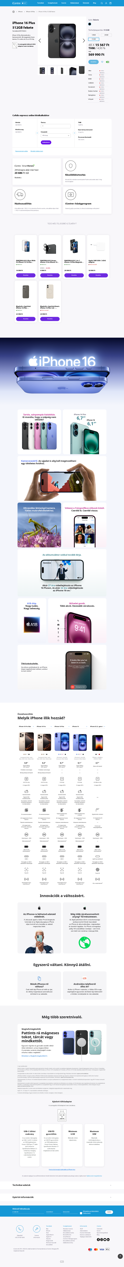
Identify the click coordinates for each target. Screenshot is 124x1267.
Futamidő (44, 132)
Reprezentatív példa (21, 151)
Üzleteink (86, 3)
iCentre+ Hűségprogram (70, 1239)
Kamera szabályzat (85, 1235)
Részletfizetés (67, 1235)
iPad (47, 1233)
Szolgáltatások (52, 3)
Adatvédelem (84, 1231)
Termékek (40, 3)
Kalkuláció (46, 142)
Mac (47, 1229)
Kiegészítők (49, 1241)
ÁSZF (81, 1229)
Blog (94, 3)
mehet (109, 1212)
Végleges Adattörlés (86, 1237)
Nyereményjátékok (102, 1233)
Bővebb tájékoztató (37, 151)
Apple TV (48, 1237)
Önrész (43, 122)
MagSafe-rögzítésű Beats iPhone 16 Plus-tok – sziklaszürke (49, 308)
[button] (40, 41)
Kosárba (25, 275)
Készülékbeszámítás (69, 1241)
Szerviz (63, 3)
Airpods (48, 1239)
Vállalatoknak (74, 3)
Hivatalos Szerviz (68, 1229)
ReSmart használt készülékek (51, 1244)
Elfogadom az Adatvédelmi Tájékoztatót (91, 1212)
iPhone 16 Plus (30, 11)
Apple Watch (50, 1235)
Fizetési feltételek (85, 1233)
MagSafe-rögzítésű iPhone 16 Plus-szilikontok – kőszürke (24, 308)
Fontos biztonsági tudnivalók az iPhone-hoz (62, 1169)
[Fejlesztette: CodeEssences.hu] (62, 1262)
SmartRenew (67, 1237)
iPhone (20, 11)
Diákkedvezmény (68, 1243)
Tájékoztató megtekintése (94, 1176)
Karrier (99, 1231)
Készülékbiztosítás (68, 1233)
